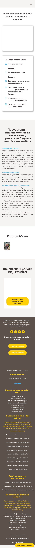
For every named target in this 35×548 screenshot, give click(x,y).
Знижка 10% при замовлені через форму (18, 482)
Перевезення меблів (17, 405)
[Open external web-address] (17, 363)
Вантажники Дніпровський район (17, 465)
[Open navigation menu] (31, 4)
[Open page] (17, 288)
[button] (17, 301)
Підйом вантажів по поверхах (17, 401)
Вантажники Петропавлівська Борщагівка (17, 516)
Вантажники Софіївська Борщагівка (17, 514)
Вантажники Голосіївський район (18, 446)
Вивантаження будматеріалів (17, 403)
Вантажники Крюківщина (17, 527)
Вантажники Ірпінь (17, 525)
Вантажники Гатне (17, 529)
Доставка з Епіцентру (17, 398)
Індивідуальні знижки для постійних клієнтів (18, 486)
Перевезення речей (17, 412)
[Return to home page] (8, 4)
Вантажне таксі (17, 396)
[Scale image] (6, 246)
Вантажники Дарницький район (17, 469)
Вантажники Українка (17, 518)
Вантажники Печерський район (17, 450)
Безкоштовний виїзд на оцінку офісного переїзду (18, 490)
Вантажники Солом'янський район (17, 435)
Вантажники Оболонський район (17, 454)
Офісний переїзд (17, 409)
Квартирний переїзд (17, 407)
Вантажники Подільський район (17, 458)
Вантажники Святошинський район (17, 439)
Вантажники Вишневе (17, 520)
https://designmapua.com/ (17, 378)
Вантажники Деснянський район (17, 461)
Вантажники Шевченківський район (17, 442)
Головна (17, 383)
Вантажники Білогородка (17, 523)
